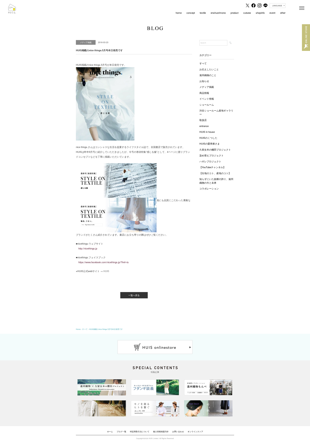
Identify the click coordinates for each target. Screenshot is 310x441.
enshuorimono (218, 12)
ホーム (110, 431)
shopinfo (260, 12)
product (234, 12)
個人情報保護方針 (161, 431)
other (282, 12)
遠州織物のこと (207, 75)
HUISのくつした (208, 137)
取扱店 (203, 120)
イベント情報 (206, 98)
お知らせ (204, 81)
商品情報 (204, 92)
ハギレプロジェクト (210, 161)
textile (203, 12)
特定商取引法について (139, 431)
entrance (204, 126)
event (272, 12)
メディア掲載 (206, 87)
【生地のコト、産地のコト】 (215, 173)
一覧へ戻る (134, 295)
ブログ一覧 (121, 431)
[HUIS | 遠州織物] (12, 6)
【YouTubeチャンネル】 (212, 167)
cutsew (247, 12)
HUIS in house (207, 131)
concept (190, 12)
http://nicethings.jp (87, 248)
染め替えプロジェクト (211, 155)
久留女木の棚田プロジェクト (215, 149)
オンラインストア (195, 431)
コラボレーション (209, 188)
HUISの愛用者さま (209, 143)
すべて (203, 63)
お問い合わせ (178, 431)
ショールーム (206, 104)
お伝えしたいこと (209, 69)
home (179, 12)
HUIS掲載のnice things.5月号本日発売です (106, 329)
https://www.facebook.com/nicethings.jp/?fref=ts (103, 262)
